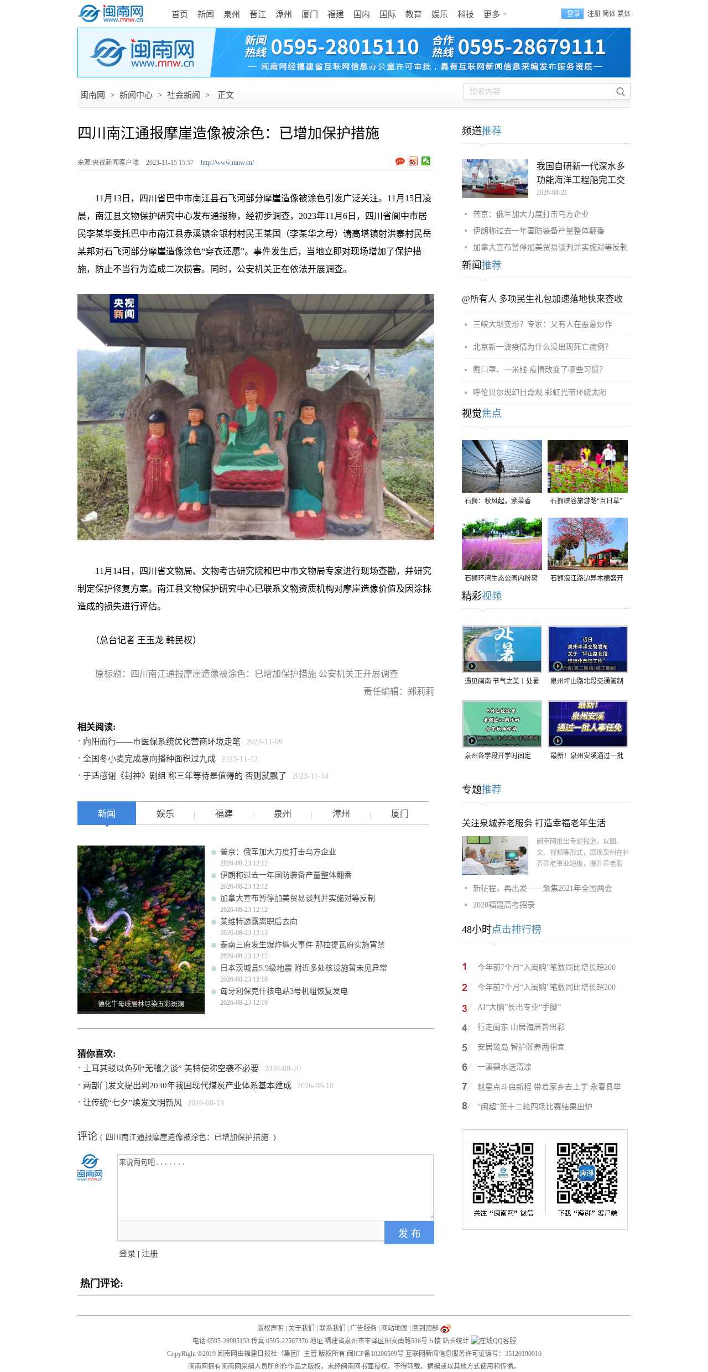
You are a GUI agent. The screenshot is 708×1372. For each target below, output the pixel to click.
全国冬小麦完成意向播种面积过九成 (149, 758)
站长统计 (455, 1341)
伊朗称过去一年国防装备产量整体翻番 (286, 875)
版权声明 (270, 1328)
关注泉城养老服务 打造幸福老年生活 (534, 823)
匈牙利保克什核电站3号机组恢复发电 (284, 991)
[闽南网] (113, 14)
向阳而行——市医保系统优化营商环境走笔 (162, 741)
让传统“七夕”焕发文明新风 (132, 1102)
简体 (609, 14)
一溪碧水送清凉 (504, 1067)
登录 (127, 1253)
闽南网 (92, 95)
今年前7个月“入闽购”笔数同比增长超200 (546, 967)
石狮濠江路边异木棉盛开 (586, 578)
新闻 (205, 14)
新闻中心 (136, 95)
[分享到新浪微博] (413, 160)
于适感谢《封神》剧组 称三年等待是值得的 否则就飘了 (185, 775)
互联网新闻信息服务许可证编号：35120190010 (473, 1354)
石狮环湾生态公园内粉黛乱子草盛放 (501, 579)
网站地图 (394, 1328)
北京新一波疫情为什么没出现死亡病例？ (542, 347)
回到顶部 (425, 1328)
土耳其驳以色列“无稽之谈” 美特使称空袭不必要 (171, 1068)
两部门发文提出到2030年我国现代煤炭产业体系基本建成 (187, 1085)
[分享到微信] (426, 160)
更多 (491, 14)
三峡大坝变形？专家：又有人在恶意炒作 (542, 324)
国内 (361, 14)
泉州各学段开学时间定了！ (498, 756)
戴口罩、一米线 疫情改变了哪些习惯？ (540, 370)
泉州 (231, 14)
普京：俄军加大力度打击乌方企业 (278, 852)
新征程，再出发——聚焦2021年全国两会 (542, 888)
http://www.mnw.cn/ (227, 162)
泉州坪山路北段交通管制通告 (586, 682)
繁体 (624, 14)
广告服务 (363, 1328)
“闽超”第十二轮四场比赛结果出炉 (534, 1107)
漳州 (283, 14)
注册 (594, 14)
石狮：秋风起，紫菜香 (498, 501)
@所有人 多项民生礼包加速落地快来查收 (542, 299)
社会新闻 (183, 95)
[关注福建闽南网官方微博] (445, 1328)
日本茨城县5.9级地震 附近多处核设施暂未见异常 (303, 968)
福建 (335, 14)
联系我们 (332, 1328)
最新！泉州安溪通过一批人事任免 (586, 756)
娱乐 (439, 14)
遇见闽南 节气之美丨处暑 (502, 681)
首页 (179, 14)
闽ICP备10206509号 (375, 1354)
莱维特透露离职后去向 (259, 921)
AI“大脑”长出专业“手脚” (519, 1007)
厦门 (309, 14)
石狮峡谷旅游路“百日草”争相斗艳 (586, 502)
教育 (413, 14)
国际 (387, 14)
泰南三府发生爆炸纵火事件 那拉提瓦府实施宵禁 (302, 945)
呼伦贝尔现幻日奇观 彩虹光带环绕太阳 (540, 392)
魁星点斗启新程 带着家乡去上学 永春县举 (549, 1087)
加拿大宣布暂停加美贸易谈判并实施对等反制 (297, 898)
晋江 (257, 14)
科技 (465, 14)
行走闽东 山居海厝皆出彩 (521, 1027)
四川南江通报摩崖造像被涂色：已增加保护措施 (188, 1137)
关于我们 (301, 1328)
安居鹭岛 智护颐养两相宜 (521, 1047)
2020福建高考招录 (504, 905)
